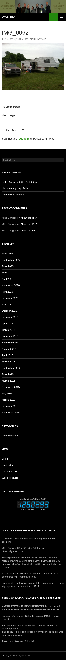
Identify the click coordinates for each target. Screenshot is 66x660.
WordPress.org (10, 477)
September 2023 (11, 259)
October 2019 (9, 310)
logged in (24, 138)
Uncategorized (10, 435)
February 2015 (10, 406)
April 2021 (7, 279)
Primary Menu (62, 17)
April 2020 (7, 291)
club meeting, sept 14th (15, 188)
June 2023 (8, 266)
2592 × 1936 (22, 39)
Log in (5, 458)
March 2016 (8, 380)
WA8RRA (8, 17)
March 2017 (8, 361)
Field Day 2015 (38, 39)
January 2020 (9, 304)
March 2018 (8, 329)
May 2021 (7, 272)
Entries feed (8, 465)
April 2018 (7, 323)
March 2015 (8, 399)
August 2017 (9, 348)
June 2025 (8, 253)
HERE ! (35, 586)
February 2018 (10, 336)
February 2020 (10, 298)
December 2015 (11, 387)
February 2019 (10, 317)
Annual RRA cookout (13, 194)
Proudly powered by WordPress (17, 656)
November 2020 (11, 285)
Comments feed (11, 471)
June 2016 (8, 374)
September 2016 (11, 368)
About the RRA (29, 217)
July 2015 (7, 393)
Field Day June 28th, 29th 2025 (19, 181)
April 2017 (7, 355)
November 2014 (11, 412)
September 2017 (11, 342)
